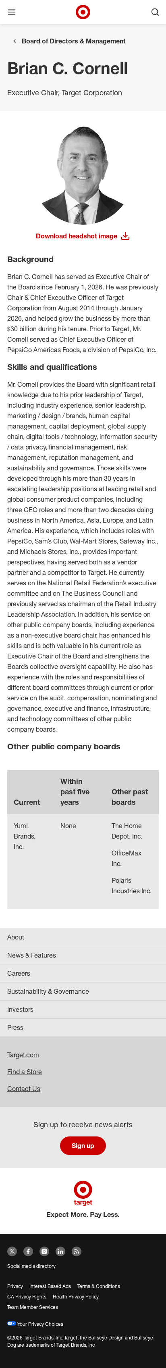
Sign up (83, 1146)
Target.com (23, 1055)
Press (15, 1027)
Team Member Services (32, 1307)
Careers (18, 973)
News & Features (31, 955)
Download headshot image (76, 236)
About (15, 937)
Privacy (15, 1286)
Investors (20, 1009)
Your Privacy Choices (39, 1324)
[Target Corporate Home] (83, 12)
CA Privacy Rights (26, 1297)
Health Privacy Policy (76, 1297)
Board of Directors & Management (74, 41)
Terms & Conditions (98, 1286)
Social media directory (31, 1266)
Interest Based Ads (50, 1286)
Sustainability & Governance (48, 991)
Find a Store (24, 1072)
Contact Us (23, 1089)
